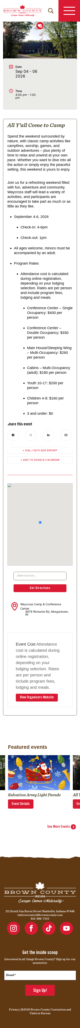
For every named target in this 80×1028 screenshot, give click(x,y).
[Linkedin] (48, 435)
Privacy (14, 1009)
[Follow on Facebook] (31, 928)
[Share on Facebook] (13, 435)
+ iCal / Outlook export (40, 450)
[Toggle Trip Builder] (40, 26)
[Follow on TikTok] (48, 928)
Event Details (21, 804)
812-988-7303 (40, 918)
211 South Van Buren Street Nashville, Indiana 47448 (40, 911)
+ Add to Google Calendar (40, 459)
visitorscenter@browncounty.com (40, 915)
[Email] (66, 435)
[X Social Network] (30, 435)
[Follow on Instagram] (13, 928)
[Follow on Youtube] (66, 928)
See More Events (59, 827)
